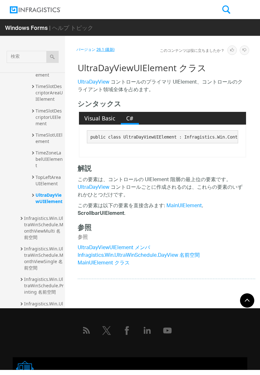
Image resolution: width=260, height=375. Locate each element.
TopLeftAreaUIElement (48, 180)
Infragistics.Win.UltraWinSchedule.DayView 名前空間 (139, 255)
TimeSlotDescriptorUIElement (49, 117)
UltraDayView (93, 82)
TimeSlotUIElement (49, 138)
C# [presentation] (129, 118)
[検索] (52, 57)
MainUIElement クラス (104, 263)
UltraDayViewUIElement (49, 198)
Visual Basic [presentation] (99, 118)
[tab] (100, 118)
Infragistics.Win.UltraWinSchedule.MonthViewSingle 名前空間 (43, 258)
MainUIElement (184, 206)
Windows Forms (26, 27)
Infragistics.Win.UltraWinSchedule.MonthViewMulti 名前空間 (43, 227)
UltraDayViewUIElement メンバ (114, 248)
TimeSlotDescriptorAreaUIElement (49, 92)
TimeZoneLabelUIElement (49, 159)
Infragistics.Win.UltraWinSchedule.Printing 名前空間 (44, 285)
